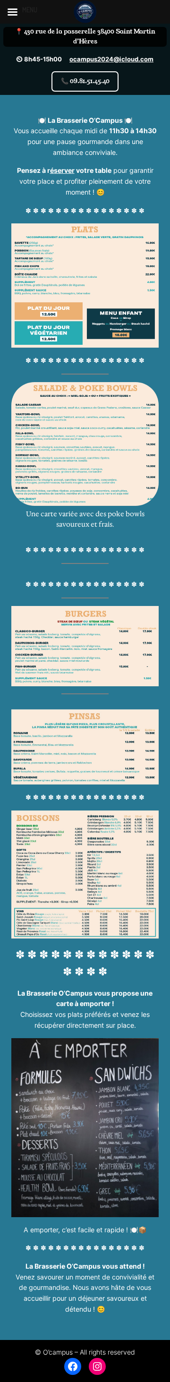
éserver (62, 170)
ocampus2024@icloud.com (111, 59)
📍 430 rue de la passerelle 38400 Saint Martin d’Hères (85, 36)
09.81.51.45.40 (85, 81)
